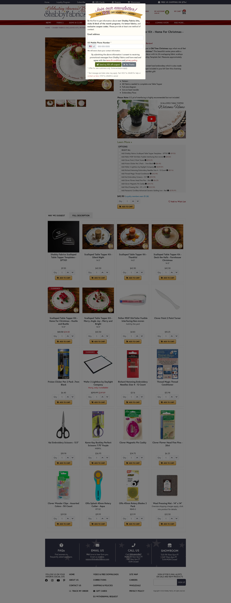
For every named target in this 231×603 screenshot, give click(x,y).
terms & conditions (114, 60)
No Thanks (130, 64)
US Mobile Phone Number (99, 42)
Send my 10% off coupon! (109, 64)
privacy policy (131, 60)
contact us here (93, 76)
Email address (93, 34)
